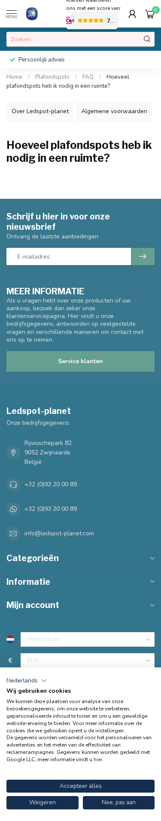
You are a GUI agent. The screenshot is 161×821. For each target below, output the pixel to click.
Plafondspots (52, 77)
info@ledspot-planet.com (59, 533)
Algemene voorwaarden (114, 111)
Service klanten (80, 361)
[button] (26, 681)
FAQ (88, 77)
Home (14, 77)
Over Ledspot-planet (40, 111)
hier (98, 759)
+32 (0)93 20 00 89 (50, 484)
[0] (150, 13)
